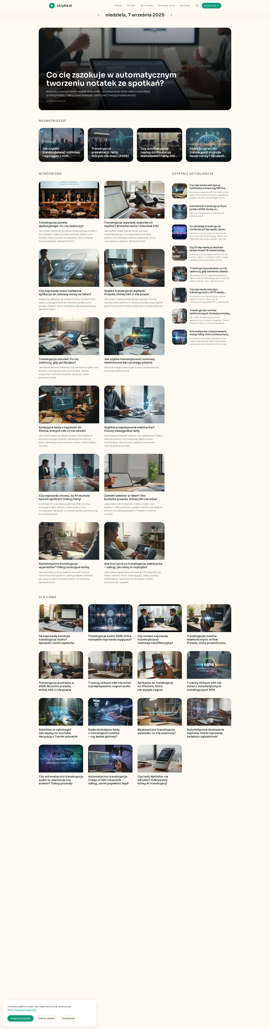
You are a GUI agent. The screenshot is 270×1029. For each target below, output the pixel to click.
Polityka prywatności (25, 1010)
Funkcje (118, 5)
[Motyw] (197, 5)
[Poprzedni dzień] (171, 15)
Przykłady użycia (166, 5)
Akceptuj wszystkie (20, 1018)
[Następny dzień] (98, 15)
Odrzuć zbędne (46, 1018)
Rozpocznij (210, 5)
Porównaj (185, 5)
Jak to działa (146, 5)
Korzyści (131, 5)
